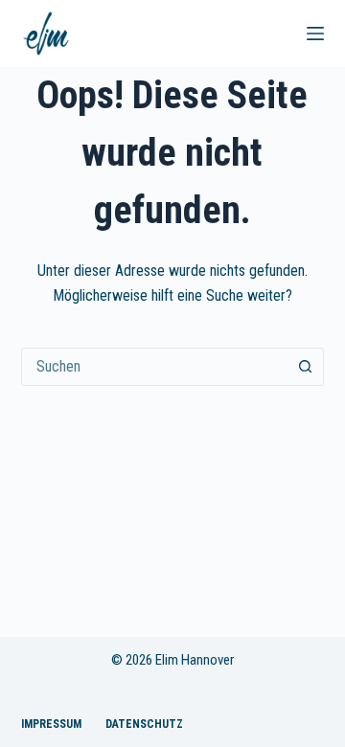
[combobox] (155, 367)
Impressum (51, 724)
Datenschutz (144, 724)
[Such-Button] (305, 367)
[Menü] (315, 33)
